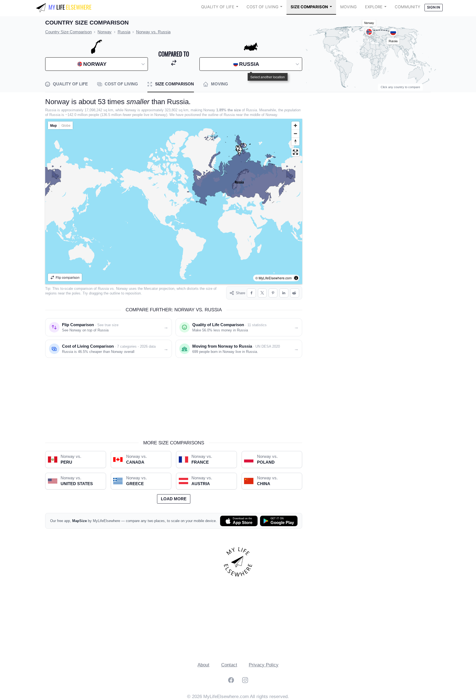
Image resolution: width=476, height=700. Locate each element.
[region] (173, 201)
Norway (122, 289)
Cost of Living (262, 6)
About (203, 664)
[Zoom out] (295, 133)
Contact (229, 664)
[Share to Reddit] (294, 293)
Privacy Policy (263, 664)
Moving (348, 6)
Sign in (433, 7)
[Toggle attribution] (296, 278)
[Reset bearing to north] (295, 141)
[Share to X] (262, 293)
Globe (66, 125)
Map (53, 125)
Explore (374, 6)
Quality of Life (217, 6)
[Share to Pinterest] (273, 293)
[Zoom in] (295, 125)
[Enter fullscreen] (295, 152)
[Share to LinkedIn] (283, 293)
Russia (103, 289)
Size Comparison (309, 6)
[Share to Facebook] (251, 293)
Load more (173, 499)
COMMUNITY (407, 6)
